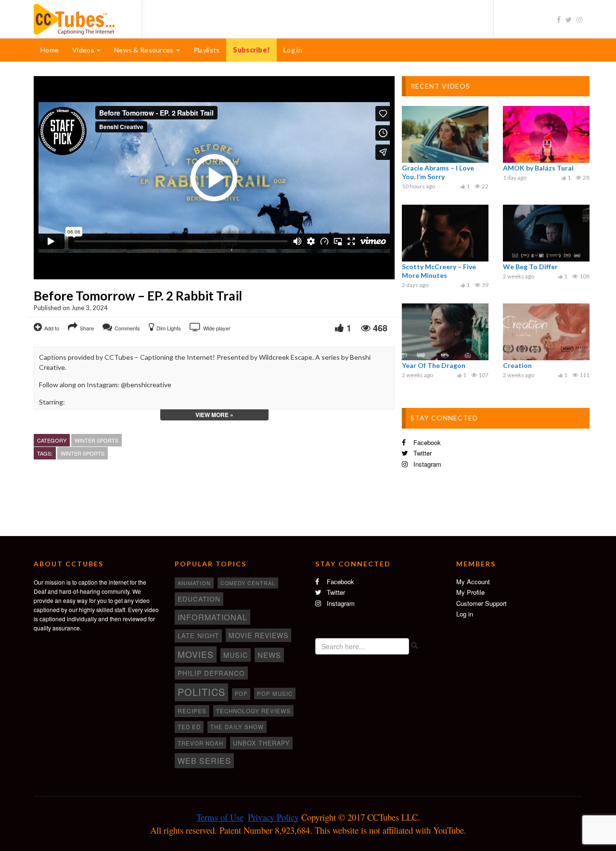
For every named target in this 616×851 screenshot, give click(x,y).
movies (196, 654)
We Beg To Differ (530, 266)
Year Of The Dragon (433, 365)
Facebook (426, 442)
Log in (292, 50)
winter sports (82, 453)
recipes (192, 711)
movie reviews (258, 635)
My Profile (470, 592)
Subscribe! (251, 50)
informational (212, 617)
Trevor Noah (200, 743)
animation (194, 583)
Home (49, 50)
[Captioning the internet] (80, 18)
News (269, 655)
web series (204, 760)
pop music (275, 693)
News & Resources (144, 50)
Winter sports (96, 440)
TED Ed (189, 727)
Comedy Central (247, 583)
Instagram (426, 464)
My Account (473, 581)
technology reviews (253, 711)
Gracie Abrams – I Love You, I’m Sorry (438, 172)
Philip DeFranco (211, 673)
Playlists (206, 50)
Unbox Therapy (261, 743)
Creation (517, 365)
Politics (201, 692)
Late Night (198, 635)
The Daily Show (237, 727)
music (235, 655)
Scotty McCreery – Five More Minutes (439, 270)
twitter (421, 453)
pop (241, 693)
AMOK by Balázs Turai (538, 168)
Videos (84, 50)
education (199, 598)
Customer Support (481, 603)
